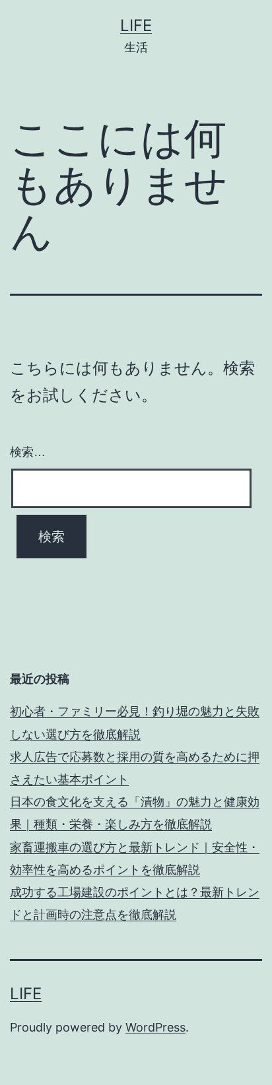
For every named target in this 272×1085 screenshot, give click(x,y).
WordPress (155, 1027)
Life (136, 25)
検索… (28, 452)
